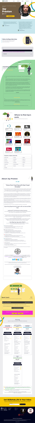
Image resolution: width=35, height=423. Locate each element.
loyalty (10, 338)
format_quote (3, 22)
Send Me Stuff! (22, 404)
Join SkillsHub (7, 332)
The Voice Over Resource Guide (16, 257)
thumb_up (4, 387)
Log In (14, 313)
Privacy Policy (9, 408)
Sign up (21, 313)
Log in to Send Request (17, 307)
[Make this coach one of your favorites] (31, 297)
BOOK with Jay (10, 16)
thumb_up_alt (20, 336)
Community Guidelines (9, 409)
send (3, 302)
